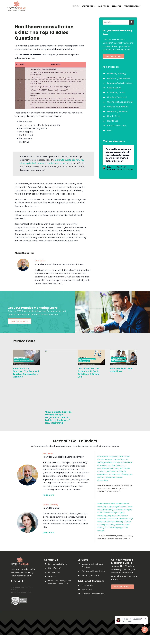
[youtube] (19, 581)
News (109, 130)
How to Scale (113, 116)
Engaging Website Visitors (119, 83)
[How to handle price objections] (123, 351)
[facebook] (11, 581)
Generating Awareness (118, 78)
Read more (48, 495)
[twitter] (15, 581)
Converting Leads (116, 92)
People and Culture (116, 125)
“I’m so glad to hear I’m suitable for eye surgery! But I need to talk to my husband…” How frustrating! (58, 417)
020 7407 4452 (54, 568)
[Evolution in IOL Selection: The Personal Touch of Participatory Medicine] (26, 351)
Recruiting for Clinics (90, 575)
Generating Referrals (117, 111)
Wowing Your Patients (117, 106)
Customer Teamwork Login (93, 593)
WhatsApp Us (54, 572)
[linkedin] (23, 581)
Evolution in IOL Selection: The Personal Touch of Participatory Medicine (26, 372)
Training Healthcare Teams (93, 571)
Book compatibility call (57, 564)
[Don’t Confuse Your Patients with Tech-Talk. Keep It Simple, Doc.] (91, 351)
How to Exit (112, 121)
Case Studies (87, 585)
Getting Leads (114, 87)
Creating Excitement (117, 97)
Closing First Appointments (120, 102)
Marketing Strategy (116, 73)
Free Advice (87, 589)
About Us (52, 576)
